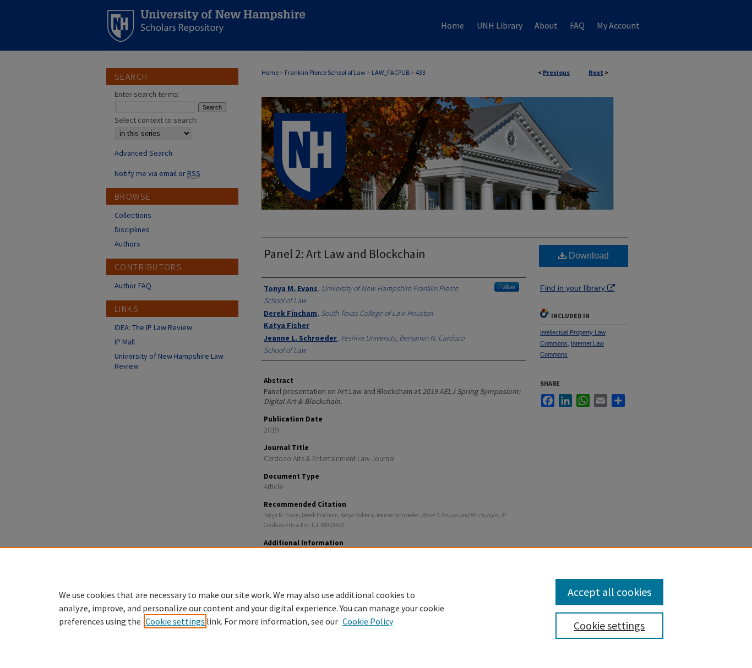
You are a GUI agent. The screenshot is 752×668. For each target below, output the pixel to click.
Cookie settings (175, 621)
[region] (376, 607)
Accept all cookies (609, 592)
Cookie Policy (367, 621)
